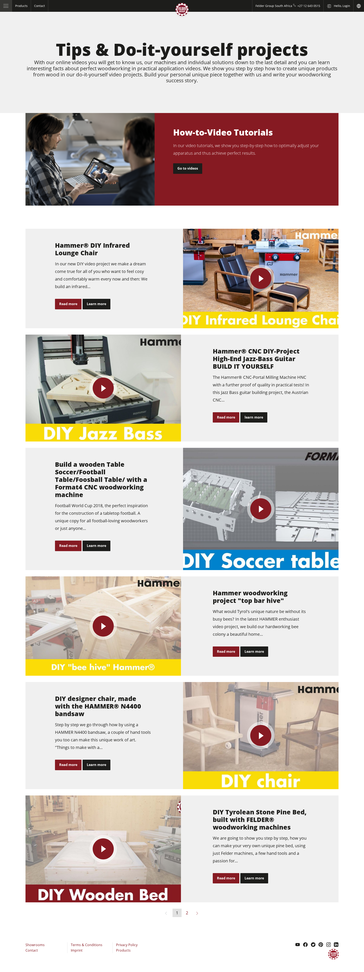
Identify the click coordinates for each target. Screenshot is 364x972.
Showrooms (35, 945)
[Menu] (6, 6)
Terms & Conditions (86, 945)
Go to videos (187, 168)
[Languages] (358, 6)
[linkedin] (336, 945)
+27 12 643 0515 (308, 6)
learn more (254, 417)
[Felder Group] (182, 10)
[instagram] (328, 945)
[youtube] (297, 945)
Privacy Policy (127, 945)
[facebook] (305, 945)
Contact (31, 950)
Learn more (96, 304)
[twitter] (313, 945)
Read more (68, 304)
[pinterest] (320, 945)
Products (123, 950)
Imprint (77, 950)
